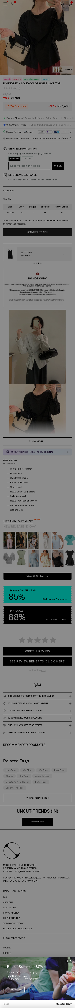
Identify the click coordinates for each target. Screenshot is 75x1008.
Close (6, 1004)
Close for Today (64, 1004)
